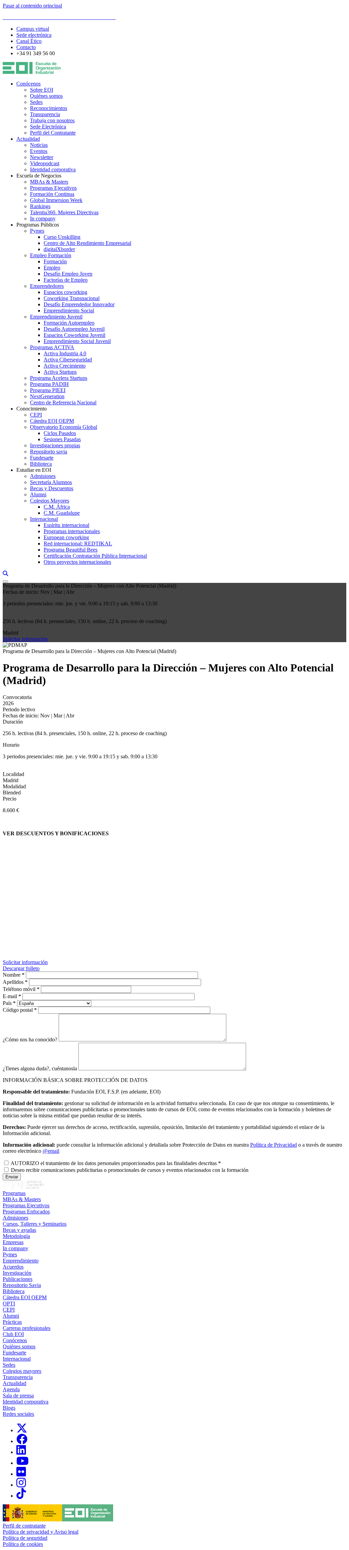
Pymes (37, 231)
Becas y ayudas (19, 1230)
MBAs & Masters (49, 182)
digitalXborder (59, 249)
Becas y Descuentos (51, 488)
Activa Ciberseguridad (68, 359)
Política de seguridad (25, 1538)
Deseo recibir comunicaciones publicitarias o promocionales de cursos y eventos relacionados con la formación (129, 1170)
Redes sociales (18, 1414)
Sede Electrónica (48, 126)
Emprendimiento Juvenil (56, 317)
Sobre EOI (41, 90)
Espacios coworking (65, 292)
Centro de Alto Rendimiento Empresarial (87, 243)
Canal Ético (29, 41)
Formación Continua (52, 194)
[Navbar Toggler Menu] (5, 581)
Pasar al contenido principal (32, 6)
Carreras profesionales (26, 1328)
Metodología (16, 1236)
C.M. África (57, 507)
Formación (55, 261)
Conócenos (28, 84)
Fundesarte (42, 458)
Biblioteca (41, 464)
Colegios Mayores (49, 500)
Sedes (36, 102)
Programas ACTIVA (52, 347)
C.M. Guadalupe (62, 513)
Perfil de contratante (24, 1526)
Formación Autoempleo (69, 323)
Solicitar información (25, 639)
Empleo (52, 267)
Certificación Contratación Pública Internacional (95, 556)
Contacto (26, 47)
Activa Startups (60, 372)
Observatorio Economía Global (63, 427)
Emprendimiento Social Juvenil (77, 341)
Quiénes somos (46, 96)
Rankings (40, 206)
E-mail (10, 996)
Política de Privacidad (273, 1145)
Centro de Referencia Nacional (63, 402)
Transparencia (45, 114)
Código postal (18, 1010)
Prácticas (12, 1322)
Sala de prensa (18, 1395)
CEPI (36, 415)
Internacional (44, 519)
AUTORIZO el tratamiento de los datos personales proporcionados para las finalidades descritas (114, 1163)
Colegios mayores (22, 1371)
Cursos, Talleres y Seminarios (34, 1224)
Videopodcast (44, 163)
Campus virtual (32, 29)
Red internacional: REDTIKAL (78, 543)
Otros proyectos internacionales (77, 562)
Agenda (11, 1389)
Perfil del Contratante (53, 133)
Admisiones (43, 476)
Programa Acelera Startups (58, 378)
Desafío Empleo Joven (68, 274)
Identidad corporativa (53, 169)
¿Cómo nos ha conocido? (30, 1039)
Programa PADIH (49, 384)
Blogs (9, 1408)
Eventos (38, 151)
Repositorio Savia (22, 1285)
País (7, 1003)
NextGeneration (47, 396)
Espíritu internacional (66, 525)
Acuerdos (13, 1267)
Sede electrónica (33, 35)
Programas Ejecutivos (53, 188)
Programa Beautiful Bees (70, 550)
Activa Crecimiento (65, 366)
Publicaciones (17, 1279)
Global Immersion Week (56, 200)
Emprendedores (47, 286)
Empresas (13, 1242)
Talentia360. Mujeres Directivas (64, 212)
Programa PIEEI (47, 390)
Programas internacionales (72, 531)
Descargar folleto (21, 968)
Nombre (11, 975)
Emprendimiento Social (69, 310)
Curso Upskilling (62, 237)
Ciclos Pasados (60, 433)
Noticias (39, 145)
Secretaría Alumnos (51, 482)
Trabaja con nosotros (52, 120)
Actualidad (28, 139)
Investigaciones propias (55, 445)
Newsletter (41, 157)
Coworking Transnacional (72, 298)
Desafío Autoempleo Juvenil (74, 329)
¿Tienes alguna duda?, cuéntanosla (40, 1068)
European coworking (66, 537)
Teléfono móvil (19, 989)
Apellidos (13, 982)
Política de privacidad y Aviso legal (40, 1532)
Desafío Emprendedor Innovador (79, 304)
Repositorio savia (48, 451)
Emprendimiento (21, 1261)
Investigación (17, 1273)
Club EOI (13, 1334)
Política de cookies (23, 1544)
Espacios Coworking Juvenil (74, 335)
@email (51, 1151)
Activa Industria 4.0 (65, 353)
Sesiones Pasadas (62, 439)
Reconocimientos (48, 108)
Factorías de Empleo (66, 280)
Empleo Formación (50, 255)
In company (43, 218)
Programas (14, 1193)
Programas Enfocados (26, 1211)
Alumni (38, 494)
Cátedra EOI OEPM (52, 421)
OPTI (9, 1303)
